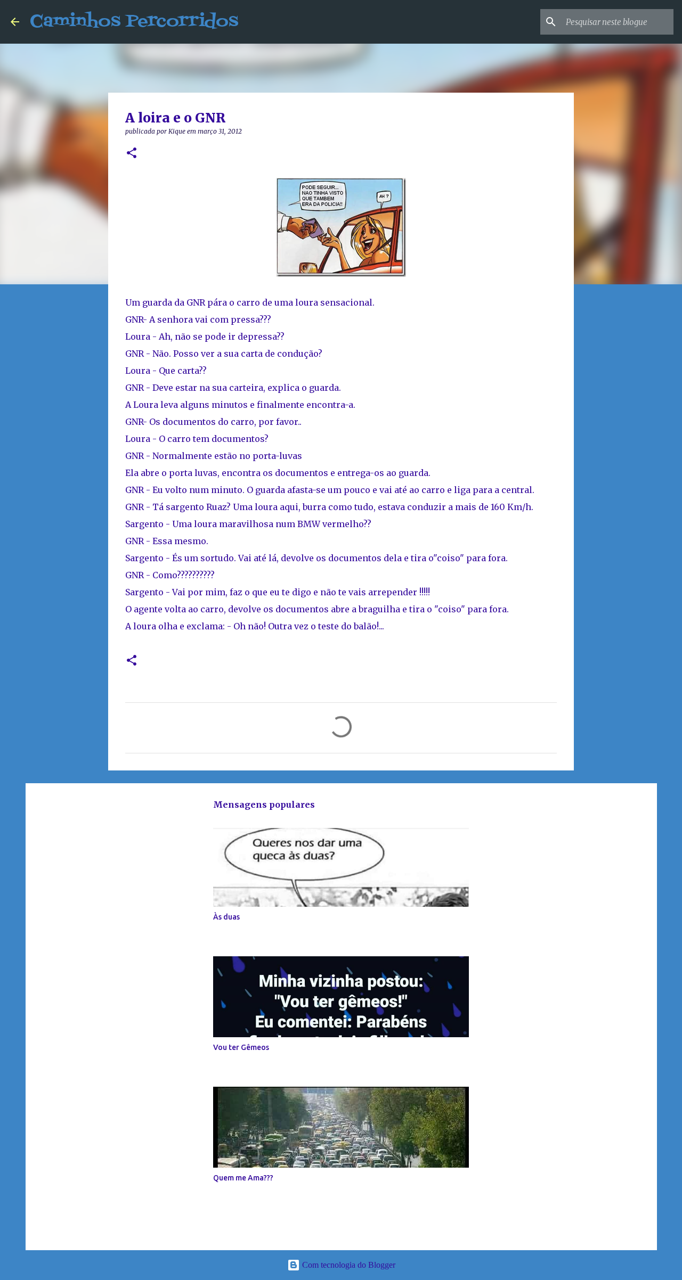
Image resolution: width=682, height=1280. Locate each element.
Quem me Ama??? (243, 1178)
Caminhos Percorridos (134, 22)
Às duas (226, 917)
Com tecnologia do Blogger (347, 1264)
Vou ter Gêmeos (241, 1047)
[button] (131, 153)
